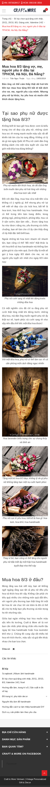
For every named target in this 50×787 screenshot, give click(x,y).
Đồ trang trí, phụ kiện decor (15, 696)
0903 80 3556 (35, 3)
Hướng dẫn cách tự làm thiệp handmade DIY (23, 707)
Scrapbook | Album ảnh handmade (18, 673)
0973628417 (14, 3)
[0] (44, 11)
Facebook (11, 764)
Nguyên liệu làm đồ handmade (16, 701)
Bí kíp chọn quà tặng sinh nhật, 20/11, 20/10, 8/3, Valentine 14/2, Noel (23, 681)
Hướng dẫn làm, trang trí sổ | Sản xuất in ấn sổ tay (22, 689)
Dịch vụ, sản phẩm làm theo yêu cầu (19, 712)
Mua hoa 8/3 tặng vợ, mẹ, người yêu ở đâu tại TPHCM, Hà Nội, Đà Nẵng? (23, 70)
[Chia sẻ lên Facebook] (14, 649)
